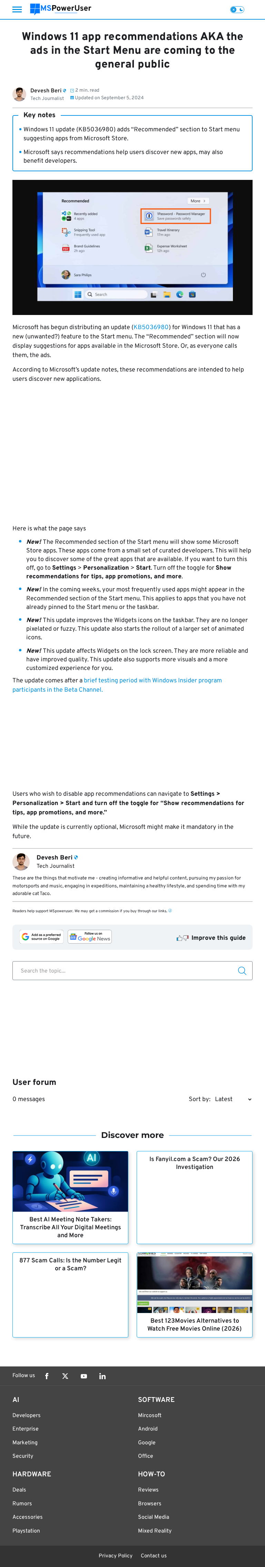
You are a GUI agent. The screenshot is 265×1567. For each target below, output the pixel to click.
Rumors (22, 1503)
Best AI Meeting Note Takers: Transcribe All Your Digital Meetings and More (70, 1228)
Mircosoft (149, 1415)
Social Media (153, 1517)
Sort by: (199, 1099)
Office (145, 1456)
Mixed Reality (154, 1531)
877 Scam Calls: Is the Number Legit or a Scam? (70, 1265)
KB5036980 (151, 328)
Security (22, 1456)
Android (148, 1429)
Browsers (149, 1503)
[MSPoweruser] (60, 9)
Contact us (154, 1556)
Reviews (148, 1490)
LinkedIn (102, 1376)
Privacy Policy (115, 1556)
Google (147, 1442)
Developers (26, 1415)
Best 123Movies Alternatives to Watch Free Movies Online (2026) (194, 1325)
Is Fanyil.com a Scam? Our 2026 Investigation (194, 1163)
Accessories (27, 1517)
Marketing (25, 1442)
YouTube (84, 1376)
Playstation (26, 1531)
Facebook (46, 1376)
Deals (19, 1490)
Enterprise (25, 1429)
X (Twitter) (65, 1376)
